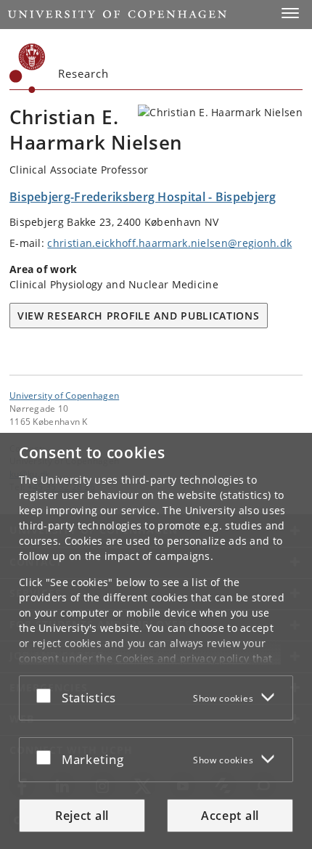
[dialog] (156, 641)
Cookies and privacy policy (182, 658)
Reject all (82, 816)
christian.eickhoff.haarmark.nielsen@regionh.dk (169, 243)
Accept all (230, 816)
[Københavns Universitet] (27, 68)
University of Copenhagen (64, 395)
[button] (290, 13)
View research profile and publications (138, 315)
